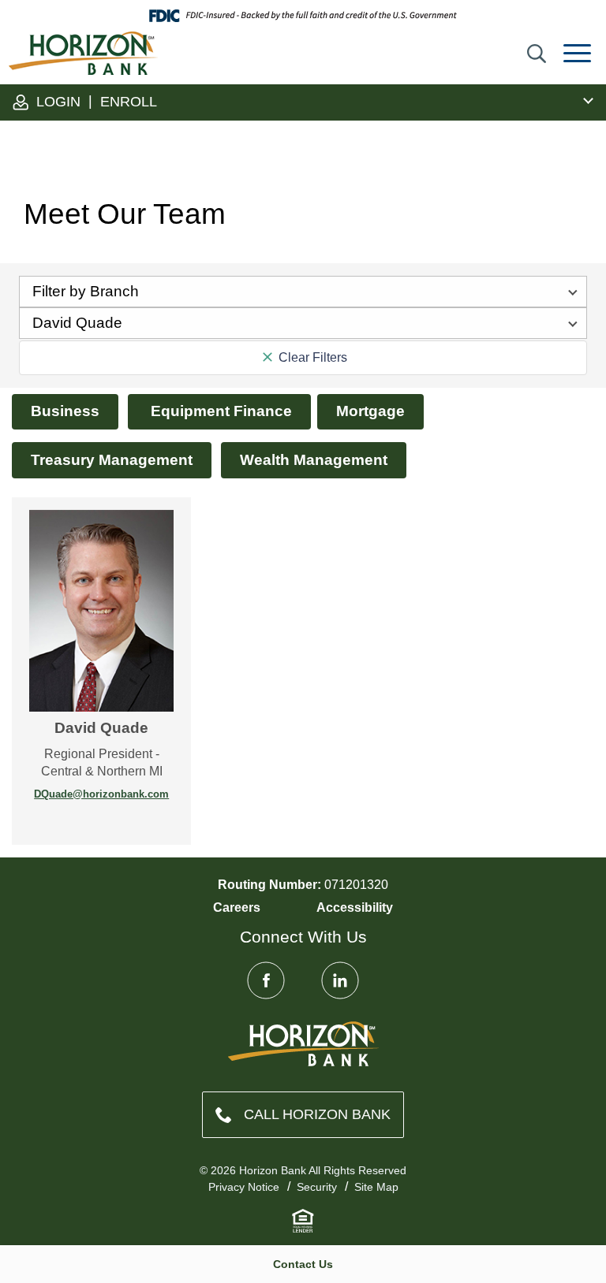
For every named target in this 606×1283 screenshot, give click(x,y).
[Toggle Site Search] (536, 53)
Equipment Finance (219, 411)
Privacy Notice (243, 1187)
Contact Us (303, 1264)
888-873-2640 (303, 1114)
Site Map (376, 1187)
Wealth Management (313, 460)
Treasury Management (112, 460)
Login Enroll (94, 101)
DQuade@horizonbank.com (101, 794)
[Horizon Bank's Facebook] (266, 980)
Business (65, 411)
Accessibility (354, 907)
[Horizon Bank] (303, 1043)
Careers (236, 907)
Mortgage (370, 411)
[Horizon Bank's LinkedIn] (340, 980)
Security (317, 1187)
